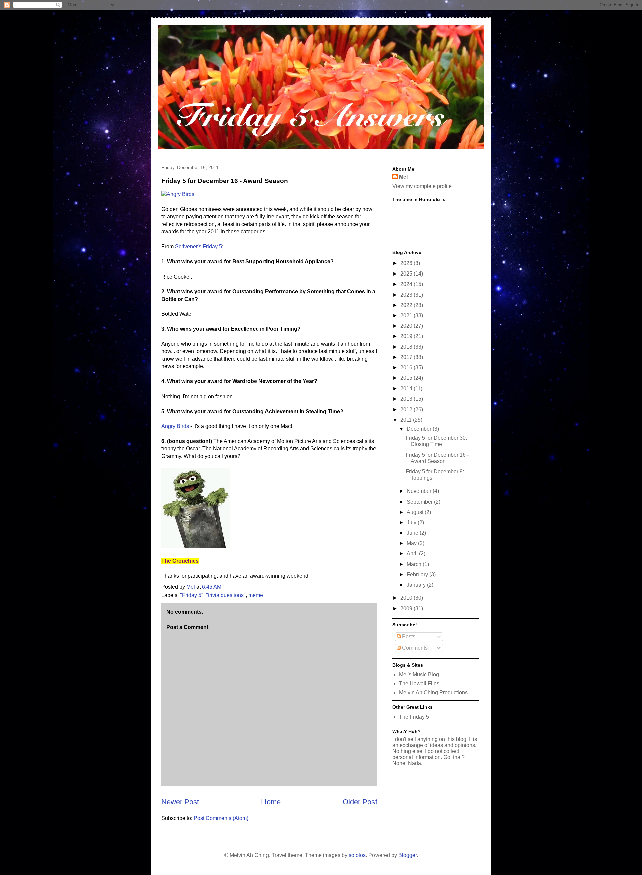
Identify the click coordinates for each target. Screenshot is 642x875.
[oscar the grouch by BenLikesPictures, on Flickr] (195, 546)
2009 (407, 608)
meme (255, 595)
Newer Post (180, 802)
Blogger (407, 855)
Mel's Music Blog (419, 674)
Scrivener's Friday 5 (198, 246)
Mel (403, 177)
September (420, 502)
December (420, 429)
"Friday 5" (191, 595)
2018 (407, 347)
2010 (407, 598)
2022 (407, 305)
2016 (407, 367)
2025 (407, 274)
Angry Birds (175, 426)
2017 (407, 357)
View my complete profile (422, 186)
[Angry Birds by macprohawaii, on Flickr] (177, 194)
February (418, 574)
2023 (407, 295)
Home (271, 802)
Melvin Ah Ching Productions (433, 692)
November (420, 491)
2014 (407, 388)
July (412, 522)
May (412, 543)
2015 (407, 378)
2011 (406, 420)
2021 (407, 315)
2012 (407, 409)
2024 (407, 284)
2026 (407, 263)
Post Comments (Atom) (221, 818)
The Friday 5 (414, 717)
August (416, 512)
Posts (408, 636)
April (413, 553)
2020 (407, 326)
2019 (407, 336)
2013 (407, 399)
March (415, 564)
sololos (357, 855)
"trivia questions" (226, 595)
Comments (414, 648)
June (413, 533)
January (417, 585)
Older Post (360, 802)
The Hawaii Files (419, 683)
